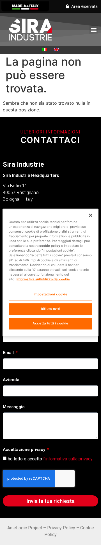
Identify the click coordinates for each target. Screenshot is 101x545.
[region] (50, 272)
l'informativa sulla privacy (68, 459)
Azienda (11, 380)
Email (9, 353)
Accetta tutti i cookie (50, 323)
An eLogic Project (24, 527)
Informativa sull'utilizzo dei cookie (43, 279)
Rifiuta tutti (50, 309)
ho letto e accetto (50, 459)
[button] (93, 29)
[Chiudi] (90, 215)
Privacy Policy (61, 527)
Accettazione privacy (24, 450)
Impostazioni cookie (51, 294)
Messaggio (14, 407)
